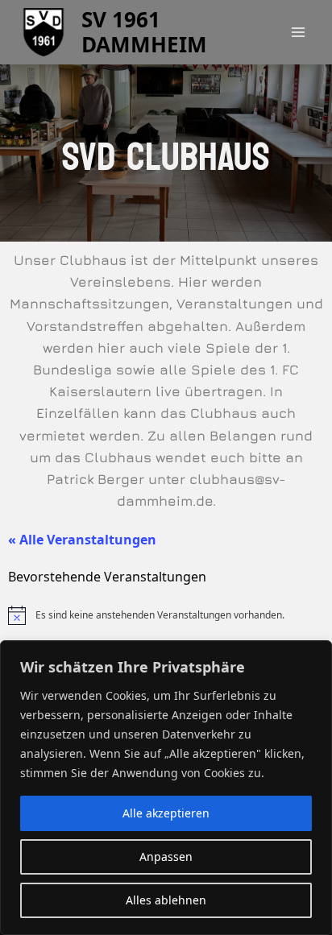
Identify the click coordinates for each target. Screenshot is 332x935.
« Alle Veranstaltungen (82, 539)
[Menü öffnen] (298, 31)
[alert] (166, 615)
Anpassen (166, 856)
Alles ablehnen (166, 900)
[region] (166, 787)
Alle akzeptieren (166, 813)
